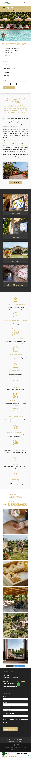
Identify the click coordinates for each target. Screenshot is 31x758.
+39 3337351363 (7, 685)
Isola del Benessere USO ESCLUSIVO (15, 320)
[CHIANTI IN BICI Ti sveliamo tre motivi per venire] (15, 599)
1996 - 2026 (15, 182)
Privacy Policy (20, 739)
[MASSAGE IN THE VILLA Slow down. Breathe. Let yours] (15, 521)
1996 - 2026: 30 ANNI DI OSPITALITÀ (14, 8)
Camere (7, 84)
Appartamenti (6, 142)
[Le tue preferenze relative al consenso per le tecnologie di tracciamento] (28, 755)
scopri (15, 30)
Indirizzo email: (7, 707)
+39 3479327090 (9, 683)
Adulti (13, 84)
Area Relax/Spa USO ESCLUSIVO (15, 305)
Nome (4, 696)
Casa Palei (15, 237)
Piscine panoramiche (15, 355)
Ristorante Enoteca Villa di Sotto (19, 145)
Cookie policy (11, 741)
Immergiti (15, 23)
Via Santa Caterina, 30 (8, 674)
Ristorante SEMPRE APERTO (15, 432)
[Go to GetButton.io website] (3, 756)
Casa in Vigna (15, 261)
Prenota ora (8, 88)
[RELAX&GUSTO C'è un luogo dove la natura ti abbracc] (15, 547)
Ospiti (4, 80)
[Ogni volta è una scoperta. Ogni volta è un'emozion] (15, 573)
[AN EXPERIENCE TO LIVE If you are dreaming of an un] (15, 651)
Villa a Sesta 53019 (8, 675)
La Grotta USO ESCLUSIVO (15, 339)
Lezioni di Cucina (15, 401)
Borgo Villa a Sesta (15, 285)
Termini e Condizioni (10, 739)
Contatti (19, 741)
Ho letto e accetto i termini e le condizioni (16, 719)
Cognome (5, 702)
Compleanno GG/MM (8, 713)
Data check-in (6, 65)
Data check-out (7, 72)
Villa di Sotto (15, 213)
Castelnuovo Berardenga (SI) (10, 677)
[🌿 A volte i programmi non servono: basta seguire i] (15, 625)
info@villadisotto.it (11, 686)
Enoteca (15, 464)
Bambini (19, 84)
